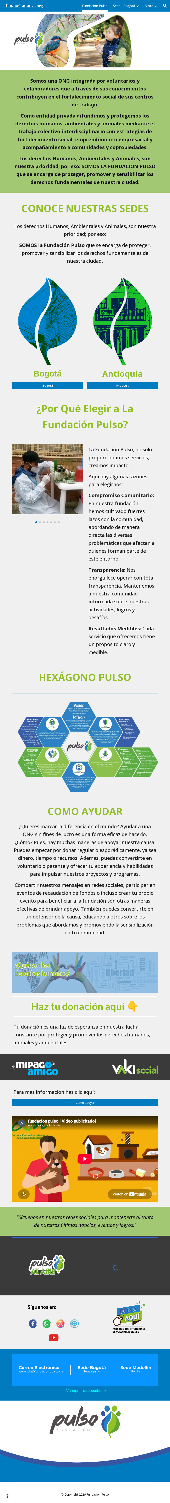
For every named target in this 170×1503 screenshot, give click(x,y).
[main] (85, 131)
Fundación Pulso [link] (95, 6)
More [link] (149, 6)
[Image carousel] (47, 483)
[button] (165, 6)
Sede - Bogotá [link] (124, 6)
